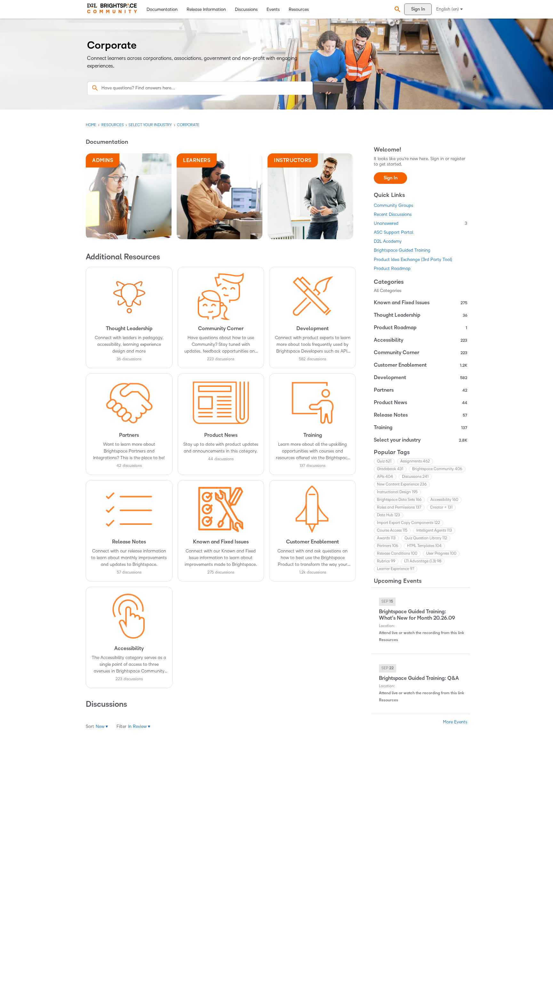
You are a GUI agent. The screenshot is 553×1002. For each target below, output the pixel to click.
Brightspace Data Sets (399, 500)
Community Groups (393, 205)
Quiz (384, 461)
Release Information (206, 9)
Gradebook (390, 469)
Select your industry (420, 440)
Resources (299, 9)
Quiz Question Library (426, 538)
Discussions (246, 9)
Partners (420, 390)
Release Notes (420, 415)
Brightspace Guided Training (402, 250)
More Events (455, 722)
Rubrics (386, 561)
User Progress (441, 553)
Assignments (415, 461)
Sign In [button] (390, 177)
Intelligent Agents (434, 530)
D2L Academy (388, 241)
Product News (420, 402)
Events (273, 9)
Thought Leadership (420, 315)
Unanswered (420, 223)
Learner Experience (395, 569)
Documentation (162, 9)
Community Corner (420, 352)
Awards (386, 538)
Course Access (392, 530)
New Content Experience (402, 484)
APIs (385, 477)
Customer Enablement (420, 365)
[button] (396, 9)
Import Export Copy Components (408, 523)
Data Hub (388, 515)
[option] (387, 602)
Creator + (441, 507)
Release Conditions (397, 553)
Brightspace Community (437, 469)
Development (420, 377)
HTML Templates (424, 546)
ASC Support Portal (393, 232)
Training (420, 427)
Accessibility (420, 340)
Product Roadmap (392, 268)
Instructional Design (397, 492)
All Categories (387, 290)
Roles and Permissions (399, 507)
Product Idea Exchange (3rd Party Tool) (413, 259)
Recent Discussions (393, 214)
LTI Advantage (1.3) (422, 561)
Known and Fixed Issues (420, 302)
